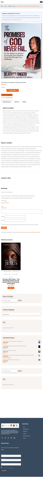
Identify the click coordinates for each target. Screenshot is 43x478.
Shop (6, 6)
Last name (3, 458)
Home (2, 6)
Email (2, 220)
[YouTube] (14, 438)
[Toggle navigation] (41, 2)
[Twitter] (11, 438)
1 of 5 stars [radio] (1, 202)
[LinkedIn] (8, 438)
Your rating (4, 200)
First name (3, 454)
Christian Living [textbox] (6, 314)
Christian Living (11, 6)
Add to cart (13, 90)
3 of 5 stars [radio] (5, 202)
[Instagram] (5, 438)
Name (3, 216)
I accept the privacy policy (8, 468)
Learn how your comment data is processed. (29, 232)
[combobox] (21, 206)
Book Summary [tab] (7, 102)
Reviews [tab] (17, 102)
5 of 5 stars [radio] (8, 202)
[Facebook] (2, 438)
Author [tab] (24, 102)
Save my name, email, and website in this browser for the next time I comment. (20, 224)
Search (19, 300)
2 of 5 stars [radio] (3, 202)
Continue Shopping (7, 95)
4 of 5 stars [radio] (6, 202)
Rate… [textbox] (3, 206)
